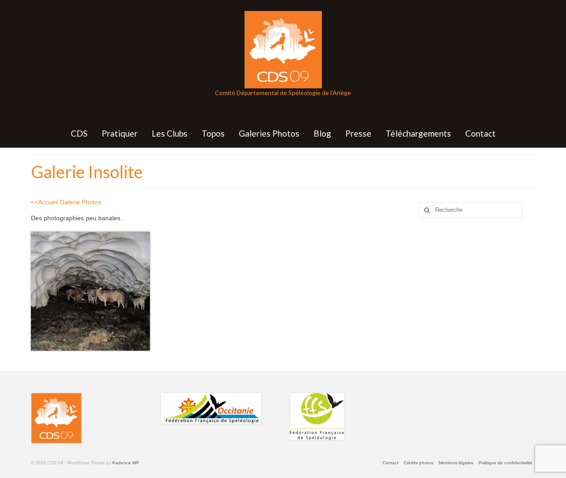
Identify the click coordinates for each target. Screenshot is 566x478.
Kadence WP (125, 462)
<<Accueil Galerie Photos (66, 202)
